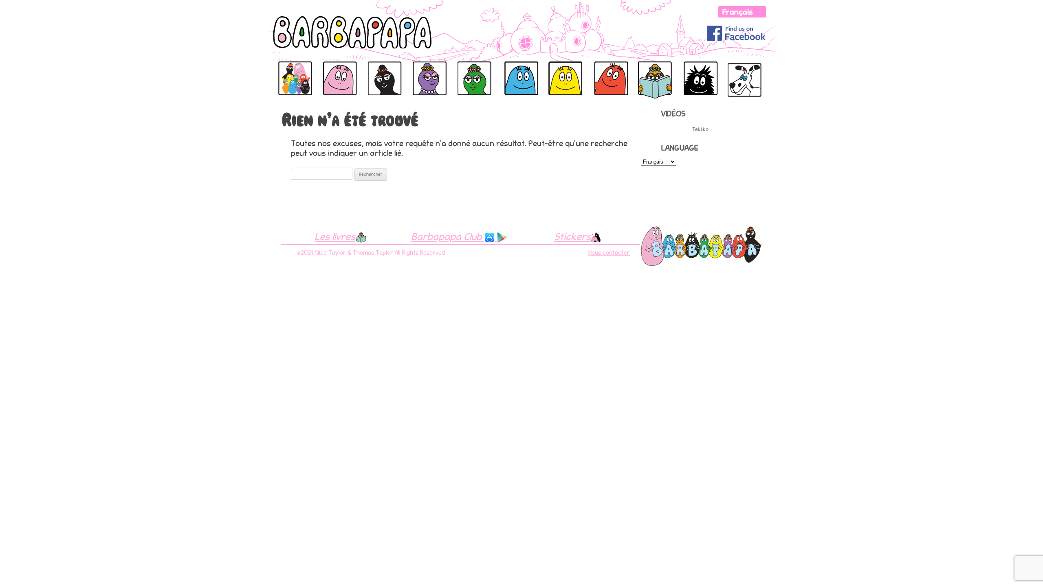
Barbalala (471, 70)
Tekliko (700, 129)
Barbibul (504, 70)
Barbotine (651, 70)
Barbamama (383, 70)
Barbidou (553, 70)
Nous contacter (609, 252)
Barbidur (602, 70)
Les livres (335, 236)
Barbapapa (292, 70)
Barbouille (698, 70)
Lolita (736, 65)
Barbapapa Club (447, 236)
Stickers (572, 236)
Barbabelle (427, 70)
